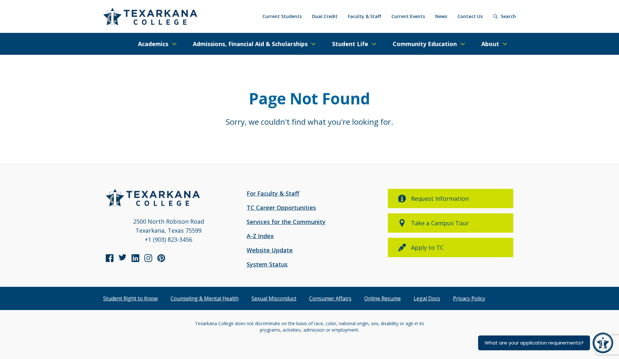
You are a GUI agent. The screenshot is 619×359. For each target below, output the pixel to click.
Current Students (282, 16)
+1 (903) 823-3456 (168, 239)
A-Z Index (260, 236)
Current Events (408, 16)
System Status (267, 264)
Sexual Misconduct (273, 298)
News (441, 16)
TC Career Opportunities (281, 207)
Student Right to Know (130, 298)
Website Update (270, 250)
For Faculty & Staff (273, 193)
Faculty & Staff (364, 16)
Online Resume (382, 298)
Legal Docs (427, 298)
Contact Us (470, 16)
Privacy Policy (469, 298)
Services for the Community (286, 222)
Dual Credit (325, 16)
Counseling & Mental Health (205, 298)
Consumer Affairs (330, 298)
